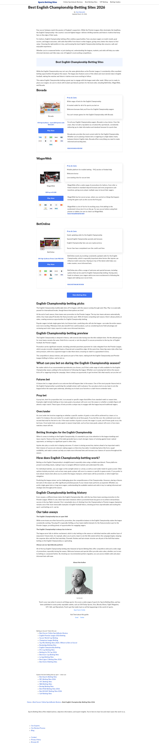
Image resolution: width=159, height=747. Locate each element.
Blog (32, 730)
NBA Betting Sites (45, 684)
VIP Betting (104, 2)
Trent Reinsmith (80, 12)
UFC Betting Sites (45, 681)
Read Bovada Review (74, 148)
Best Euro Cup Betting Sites (49, 654)
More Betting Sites (79, 295)
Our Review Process (38, 728)
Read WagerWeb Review (75, 213)
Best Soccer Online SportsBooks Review (53, 633)
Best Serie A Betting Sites (48, 662)
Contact (34, 737)
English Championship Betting (49, 647)
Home (29, 702)
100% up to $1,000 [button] (50, 192)
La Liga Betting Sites (46, 657)
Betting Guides (115, 2)
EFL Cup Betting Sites (47, 650)
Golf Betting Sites (45, 693)
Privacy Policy (36, 739)
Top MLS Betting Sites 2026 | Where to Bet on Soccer (58, 643)
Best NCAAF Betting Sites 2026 (50, 691)
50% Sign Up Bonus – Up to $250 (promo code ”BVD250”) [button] (50, 123)
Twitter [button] (82, 617)
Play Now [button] (50, 130)
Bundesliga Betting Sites (47, 645)
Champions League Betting (48, 640)
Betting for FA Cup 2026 (48, 652)
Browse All (35, 742)
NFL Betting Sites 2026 (47, 679)
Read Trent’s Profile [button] (79, 610)
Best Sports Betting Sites (48, 677)
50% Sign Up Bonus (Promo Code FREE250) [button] (51, 258)
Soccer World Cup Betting (48, 638)
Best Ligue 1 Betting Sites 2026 (50, 659)
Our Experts (35, 726)
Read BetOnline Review (75, 284)
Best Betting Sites (91, 2)
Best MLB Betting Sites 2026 (49, 689)
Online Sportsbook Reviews (73, 2)
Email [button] (76, 617)
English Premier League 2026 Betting (52, 635)
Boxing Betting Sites (46, 686)
